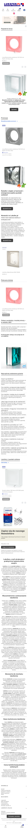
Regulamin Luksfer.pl (5, 791)
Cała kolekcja (4, 462)
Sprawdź (14, 109)
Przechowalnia (4, 802)
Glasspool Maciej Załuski (21, 818)
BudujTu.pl (3, 814)
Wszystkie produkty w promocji (8, 121)
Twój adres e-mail (5, 543)
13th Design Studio (16, 822)
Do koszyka (6, 63)
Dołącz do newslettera (8, 547)
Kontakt (2, 789)
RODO (2, 794)
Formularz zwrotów (5, 805)
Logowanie (3, 800)
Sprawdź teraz (7, 208)
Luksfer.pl (10, 818)
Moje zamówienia (5, 801)
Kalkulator (3, 811)
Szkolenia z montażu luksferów (8, 812)
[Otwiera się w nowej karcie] (24, 10)
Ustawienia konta (5, 804)
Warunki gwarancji (5, 793)
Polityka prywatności (5, 790)
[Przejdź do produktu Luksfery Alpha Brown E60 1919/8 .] (14, 258)
